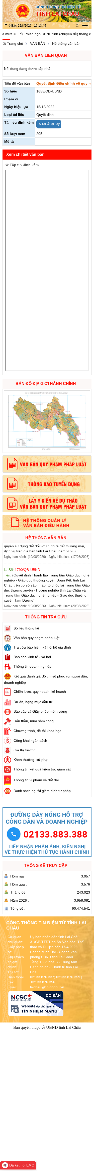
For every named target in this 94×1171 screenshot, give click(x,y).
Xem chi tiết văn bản (25, 154)
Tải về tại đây (50, 124)
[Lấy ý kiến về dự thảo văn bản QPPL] (47, 503)
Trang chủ (14, 43)
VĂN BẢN (37, 43)
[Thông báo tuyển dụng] (47, 484)
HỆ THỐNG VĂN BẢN (45, 538)
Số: (24, 558)
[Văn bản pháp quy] (47, 464)
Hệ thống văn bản (66, 43)
